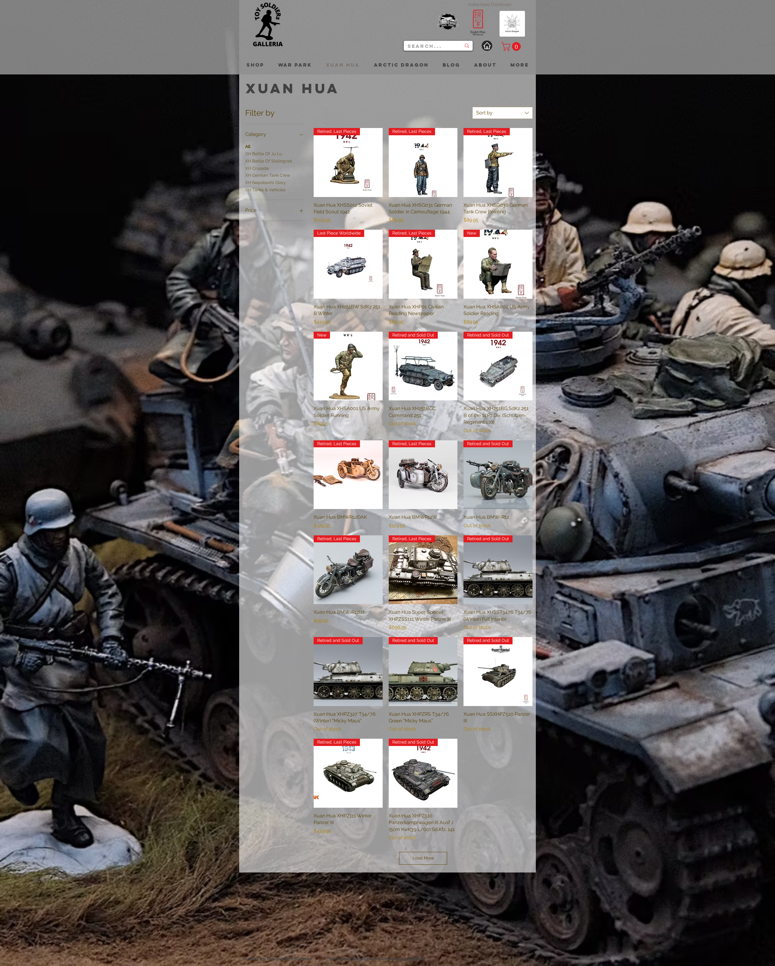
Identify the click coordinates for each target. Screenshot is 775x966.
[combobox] (502, 113)
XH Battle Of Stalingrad (268, 161)
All (247, 146)
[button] (512, 46)
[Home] (487, 46)
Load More (423, 858)
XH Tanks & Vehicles (265, 189)
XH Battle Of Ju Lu (263, 153)
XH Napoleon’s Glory (265, 182)
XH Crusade (257, 168)
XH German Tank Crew (267, 175)
